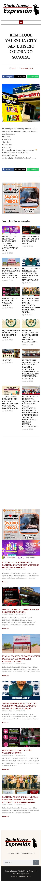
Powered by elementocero (21, 876)
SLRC (13, 68)
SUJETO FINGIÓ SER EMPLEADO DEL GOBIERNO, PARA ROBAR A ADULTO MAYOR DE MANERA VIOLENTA (31, 274)
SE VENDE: (7, 360)
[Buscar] (36, 862)
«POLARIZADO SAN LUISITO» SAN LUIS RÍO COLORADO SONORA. (30, 240)
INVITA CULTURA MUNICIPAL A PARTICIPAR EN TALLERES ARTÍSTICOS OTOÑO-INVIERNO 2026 (10, 243)
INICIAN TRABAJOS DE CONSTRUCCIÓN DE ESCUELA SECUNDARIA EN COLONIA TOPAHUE (11, 273)
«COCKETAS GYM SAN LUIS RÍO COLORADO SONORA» (9, 302)
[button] (21, 22)
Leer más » (5, 582)
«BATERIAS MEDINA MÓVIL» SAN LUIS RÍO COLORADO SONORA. (11, 334)
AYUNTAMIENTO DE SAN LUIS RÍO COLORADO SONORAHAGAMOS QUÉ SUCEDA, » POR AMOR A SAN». (10, 402)
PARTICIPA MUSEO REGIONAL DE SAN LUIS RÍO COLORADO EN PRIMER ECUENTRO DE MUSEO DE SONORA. (31, 305)
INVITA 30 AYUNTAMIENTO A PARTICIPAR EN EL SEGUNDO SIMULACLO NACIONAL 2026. (30, 336)
